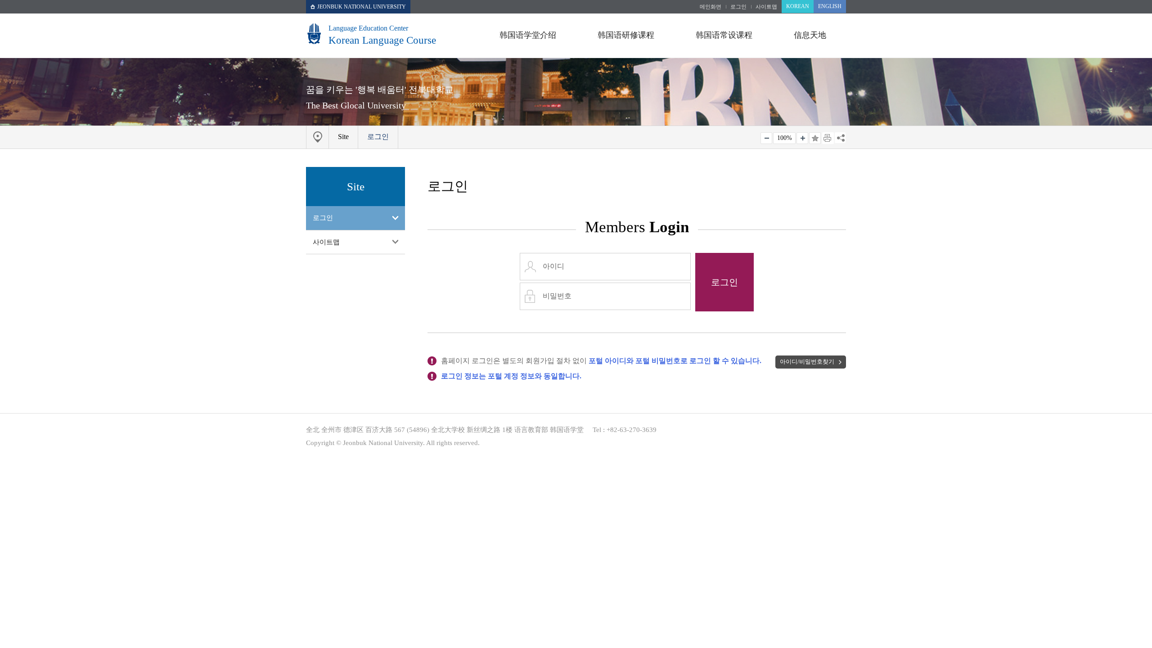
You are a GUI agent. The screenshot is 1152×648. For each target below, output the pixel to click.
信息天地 (810, 35)
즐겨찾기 (815, 138)
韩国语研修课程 (626, 35)
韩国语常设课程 (724, 35)
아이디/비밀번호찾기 (807, 362)
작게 (766, 138)
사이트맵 (766, 7)
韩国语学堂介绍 (528, 35)
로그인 (738, 7)
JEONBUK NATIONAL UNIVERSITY (361, 7)
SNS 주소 (840, 137)
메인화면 (710, 7)
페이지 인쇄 (828, 138)
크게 (802, 138)
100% (784, 138)
